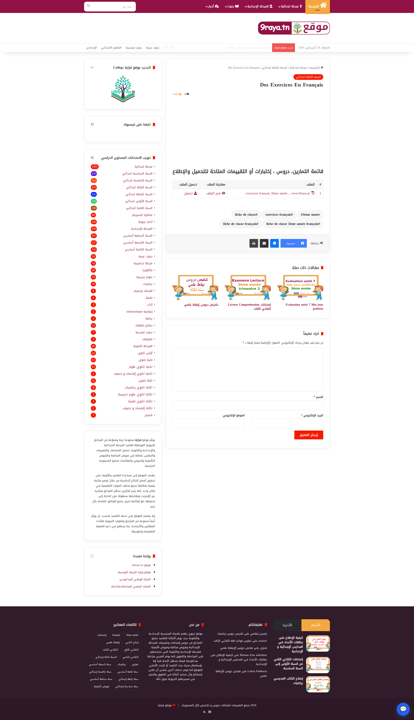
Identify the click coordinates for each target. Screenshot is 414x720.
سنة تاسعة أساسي (100, 664)
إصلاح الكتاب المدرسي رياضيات (288, 681)
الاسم (318, 397)
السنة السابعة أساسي (137, 235)
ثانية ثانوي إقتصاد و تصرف (133, 373)
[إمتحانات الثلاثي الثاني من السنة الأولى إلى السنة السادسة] (318, 665)
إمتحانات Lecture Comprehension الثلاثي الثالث (249, 307)
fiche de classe (245, 214)
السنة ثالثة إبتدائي (106, 657)
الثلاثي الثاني (130, 657)
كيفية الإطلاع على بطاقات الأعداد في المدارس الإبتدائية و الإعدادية (290, 644)
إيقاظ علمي (112, 642)
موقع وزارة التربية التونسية (134, 572)
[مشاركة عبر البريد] (264, 243)
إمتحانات (101, 635)
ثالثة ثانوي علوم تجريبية (135, 394)
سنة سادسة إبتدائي (126, 686)
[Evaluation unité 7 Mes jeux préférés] (300, 287)
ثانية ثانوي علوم (140, 367)
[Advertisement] (247, 131)
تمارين (135, 664)
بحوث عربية (152, 47)
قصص (148, 415)
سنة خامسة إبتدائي (100, 671)
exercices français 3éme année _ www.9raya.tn (278, 193)
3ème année (311, 214)
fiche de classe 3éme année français (292, 223)
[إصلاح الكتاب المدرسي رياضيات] (318, 684)
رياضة (148, 318)
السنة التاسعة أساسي (137, 242)
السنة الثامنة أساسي (138, 249)
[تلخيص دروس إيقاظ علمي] (195, 287)
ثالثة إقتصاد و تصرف (137, 408)
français (116, 635)
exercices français (278, 214)
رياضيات (147, 284)
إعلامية (139, 311)
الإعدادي (91, 47)
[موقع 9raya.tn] (294, 28)
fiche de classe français (240, 223)
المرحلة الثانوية (142, 346)
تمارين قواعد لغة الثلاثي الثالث (232, 640)
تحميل (189, 193)
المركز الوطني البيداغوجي (135, 579)
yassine (262, 640)
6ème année (132, 635)
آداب (149, 304)
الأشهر (315, 625)
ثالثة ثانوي (145, 380)
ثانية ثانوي (145, 360)
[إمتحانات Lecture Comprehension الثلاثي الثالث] (248, 287)
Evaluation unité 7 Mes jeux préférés (304, 307)
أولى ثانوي (145, 353)
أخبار (211, 6)
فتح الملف (214, 193)
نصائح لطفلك (143, 325)
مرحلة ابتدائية (290, 6)
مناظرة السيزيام (142, 215)
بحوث (231, 6)
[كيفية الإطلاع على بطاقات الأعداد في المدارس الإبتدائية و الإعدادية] (318, 643)
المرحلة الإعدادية (258, 6)
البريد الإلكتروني (312, 415)
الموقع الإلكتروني (234, 415)
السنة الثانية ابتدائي (139, 208)
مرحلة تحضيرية (143, 263)
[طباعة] (253, 243)
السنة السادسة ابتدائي (137, 173)
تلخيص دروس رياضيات (230, 633)
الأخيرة (287, 625)
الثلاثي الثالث (110, 649)
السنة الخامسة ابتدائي (137, 180)
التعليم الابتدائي (111, 47)
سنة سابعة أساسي (101, 679)
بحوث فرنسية (134, 47)
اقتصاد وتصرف (142, 291)
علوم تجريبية (144, 277)
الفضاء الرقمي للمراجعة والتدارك (131, 586)
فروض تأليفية (101, 686)
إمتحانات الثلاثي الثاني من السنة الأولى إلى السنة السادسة (288, 663)
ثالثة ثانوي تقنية (140, 401)
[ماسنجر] (274, 243)
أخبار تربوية (145, 222)
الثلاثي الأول (131, 649)
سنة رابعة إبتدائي (128, 679)
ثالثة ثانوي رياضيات (138, 387)
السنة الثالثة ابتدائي (274, 67)
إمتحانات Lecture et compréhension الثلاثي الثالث (241, 47)
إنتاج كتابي (131, 642)
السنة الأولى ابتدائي (138, 201)
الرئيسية (314, 6)
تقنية (149, 298)
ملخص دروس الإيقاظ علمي (236, 648)
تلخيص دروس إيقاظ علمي (201, 305)
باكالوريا (147, 270)
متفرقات (147, 339)
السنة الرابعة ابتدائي (138, 194)
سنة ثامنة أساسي (128, 671)
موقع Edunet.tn (141, 565)
